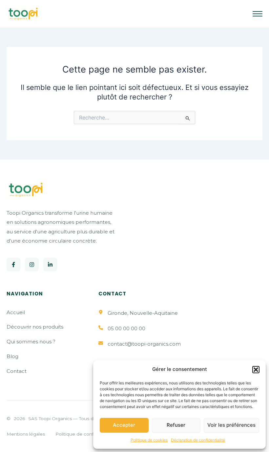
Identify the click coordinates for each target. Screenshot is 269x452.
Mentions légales (26, 434)
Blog (12, 356)
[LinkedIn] (50, 264)
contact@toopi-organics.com (144, 344)
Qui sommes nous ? (31, 341)
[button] (256, 369)
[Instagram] (32, 264)
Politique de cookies (149, 440)
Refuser (176, 425)
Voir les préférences (231, 425)
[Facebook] (13, 264)
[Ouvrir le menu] (257, 14)
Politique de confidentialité (85, 434)
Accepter (124, 425)
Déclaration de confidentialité (198, 440)
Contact (17, 371)
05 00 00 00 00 (126, 328)
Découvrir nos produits (35, 327)
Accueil (16, 312)
